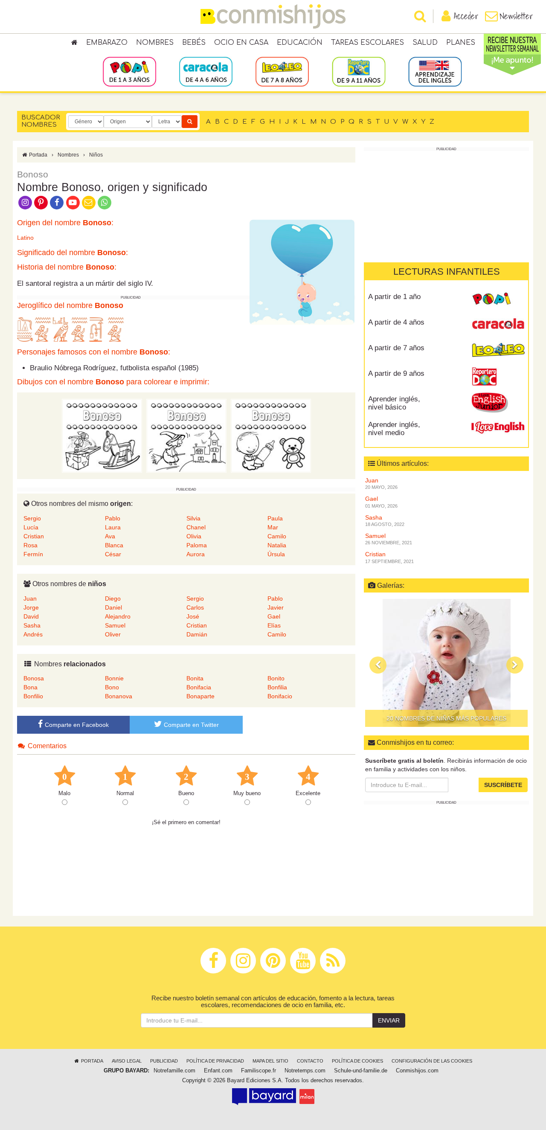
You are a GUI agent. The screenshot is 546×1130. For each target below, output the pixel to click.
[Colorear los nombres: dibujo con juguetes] (102, 435)
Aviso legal (127, 1060)
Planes (460, 42)
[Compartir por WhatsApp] (105, 201)
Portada (37, 155)
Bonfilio (33, 696)
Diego (113, 598)
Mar (272, 527)
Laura (113, 527)
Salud (425, 42)
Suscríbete (503, 784)
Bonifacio (279, 696)
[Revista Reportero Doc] (498, 376)
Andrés (33, 634)
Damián (196, 634)
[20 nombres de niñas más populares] (446, 663)
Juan (30, 598)
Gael (273, 616)
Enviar (389, 1020)
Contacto (310, 1060)
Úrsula (276, 554)
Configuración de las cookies (432, 1060)
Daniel (113, 607)
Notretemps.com (305, 1071)
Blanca (114, 545)
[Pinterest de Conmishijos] (41, 201)
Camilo (276, 536)
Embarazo (107, 42)
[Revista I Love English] (498, 427)
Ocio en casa (241, 42)
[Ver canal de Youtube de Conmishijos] (73, 201)
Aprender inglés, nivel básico (394, 403)
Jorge (31, 607)
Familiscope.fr (258, 1071)
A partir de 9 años (396, 373)
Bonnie (114, 678)
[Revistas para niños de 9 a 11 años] (358, 71)
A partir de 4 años (396, 322)
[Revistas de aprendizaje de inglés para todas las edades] (435, 71)
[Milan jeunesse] (306, 1096)
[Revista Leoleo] (498, 351)
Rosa (30, 545)
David (31, 616)
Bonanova (118, 696)
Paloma (196, 545)
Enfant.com (218, 1071)
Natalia (276, 545)
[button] (377, 665)
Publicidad (164, 1060)
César (113, 554)
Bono (112, 687)
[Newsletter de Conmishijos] (88, 201)
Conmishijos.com (417, 1071)
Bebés (194, 42)
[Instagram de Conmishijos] (25, 201)
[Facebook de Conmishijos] (57, 201)
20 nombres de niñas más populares (446, 718)
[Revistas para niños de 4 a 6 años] (206, 71)
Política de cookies (357, 1060)
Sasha (32, 625)
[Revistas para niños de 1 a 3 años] (129, 71)
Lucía (30, 527)
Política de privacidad (215, 1060)
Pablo (112, 518)
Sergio (32, 518)
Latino (25, 237)
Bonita (194, 678)
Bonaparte (200, 696)
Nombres (155, 42)
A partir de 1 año (394, 297)
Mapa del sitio (270, 1060)
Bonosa (33, 678)
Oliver (113, 634)
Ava (110, 536)
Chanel (196, 527)
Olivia (193, 536)
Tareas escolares (367, 42)
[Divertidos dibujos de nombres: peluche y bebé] (271, 435)
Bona (30, 687)
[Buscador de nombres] (189, 121)
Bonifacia (198, 687)
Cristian (33, 536)
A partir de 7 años (396, 348)
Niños (96, 155)
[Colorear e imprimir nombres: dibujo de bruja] (186, 435)
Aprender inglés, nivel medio (394, 429)
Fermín (33, 554)
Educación (299, 42)
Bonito (276, 678)
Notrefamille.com (174, 1071)
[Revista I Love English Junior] (498, 402)
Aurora (195, 554)
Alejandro (118, 616)
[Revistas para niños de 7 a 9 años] (282, 71)
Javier (275, 607)
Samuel (115, 625)
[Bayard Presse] (264, 1096)
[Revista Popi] (498, 299)
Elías (274, 625)
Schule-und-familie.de (360, 1071)
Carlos (195, 607)
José (192, 616)
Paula (275, 518)
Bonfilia (277, 687)
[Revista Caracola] (498, 325)
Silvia (193, 518)
